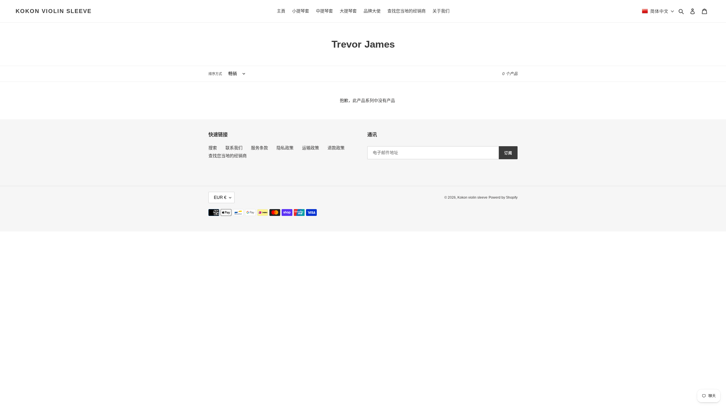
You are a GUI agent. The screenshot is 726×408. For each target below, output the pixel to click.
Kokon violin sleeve (54, 11)
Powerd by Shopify (503, 197)
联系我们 (233, 147)
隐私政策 (285, 147)
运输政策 (310, 147)
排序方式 (215, 74)
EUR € (220, 197)
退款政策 (336, 147)
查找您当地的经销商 (227, 155)
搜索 (212, 147)
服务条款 (259, 147)
